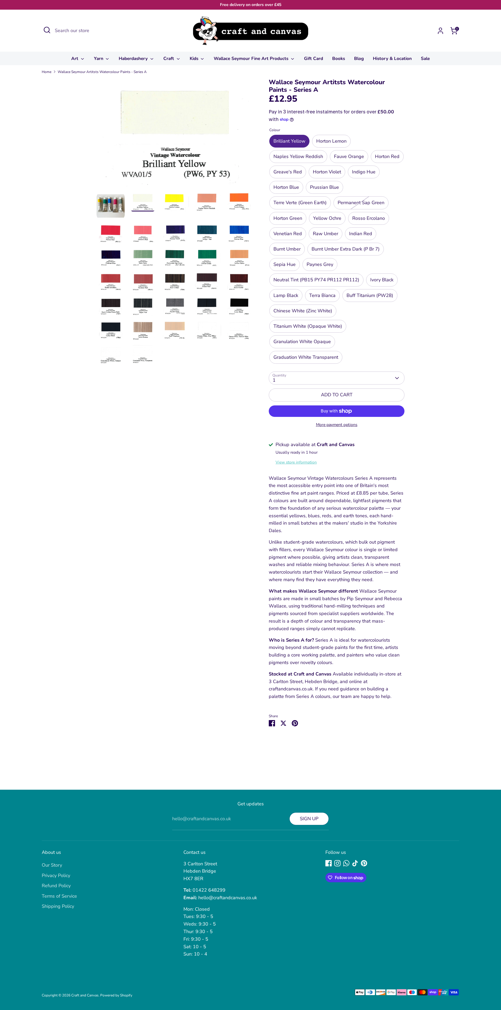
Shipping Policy (58, 906)
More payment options (336, 425)
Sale (425, 59)
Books (338, 59)
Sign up (309, 819)
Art (75, 59)
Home (46, 71)
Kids (195, 59)
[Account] (440, 31)
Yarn (99, 59)
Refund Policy (56, 886)
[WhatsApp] (346, 863)
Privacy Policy (56, 875)
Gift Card (313, 59)
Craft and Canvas (85, 995)
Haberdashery (134, 59)
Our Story (52, 865)
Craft (169, 59)
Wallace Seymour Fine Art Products (252, 59)
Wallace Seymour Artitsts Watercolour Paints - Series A (102, 71)
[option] (175, 135)
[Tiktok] (355, 863)
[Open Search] (47, 30)
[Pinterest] (364, 863)
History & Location (392, 59)
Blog (359, 59)
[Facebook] (328, 863)
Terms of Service (59, 896)
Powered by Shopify (116, 995)
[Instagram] (337, 863)
